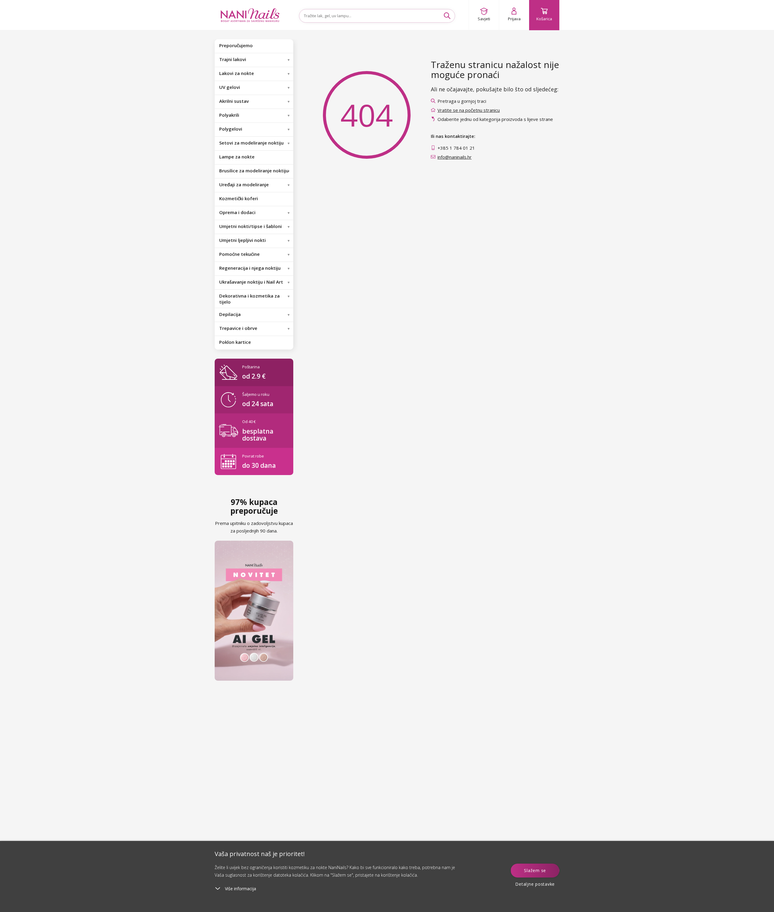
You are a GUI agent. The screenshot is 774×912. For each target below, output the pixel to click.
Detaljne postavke (535, 884)
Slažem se (535, 870)
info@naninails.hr (454, 157)
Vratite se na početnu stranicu (468, 110)
